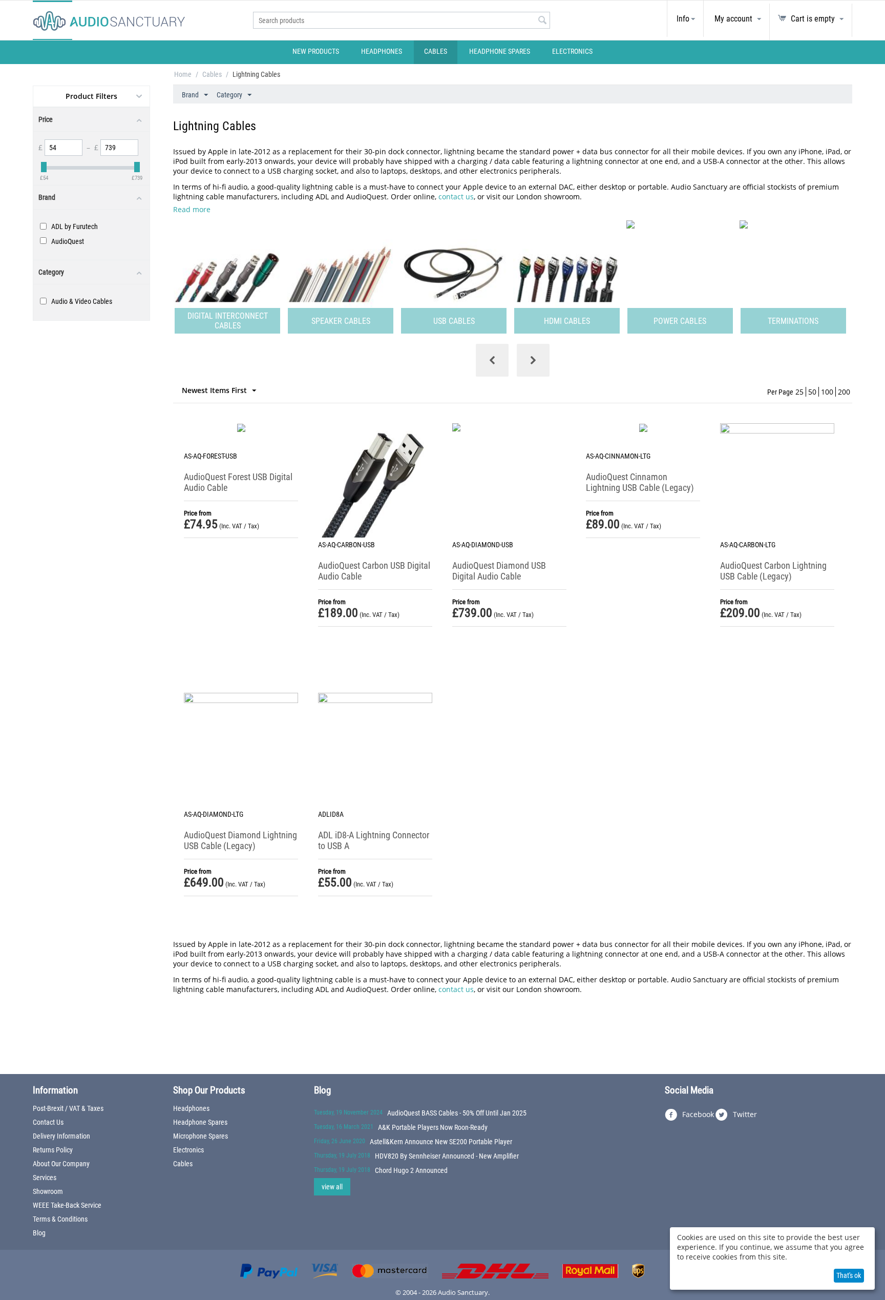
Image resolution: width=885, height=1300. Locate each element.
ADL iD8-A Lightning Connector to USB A (373, 840)
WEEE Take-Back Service (67, 1205)
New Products (315, 51)
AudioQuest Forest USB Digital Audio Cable (238, 482)
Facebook (697, 1114)
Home (183, 74)
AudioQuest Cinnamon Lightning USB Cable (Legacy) (640, 482)
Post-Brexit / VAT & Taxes (68, 1108)
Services (44, 1177)
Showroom (48, 1191)
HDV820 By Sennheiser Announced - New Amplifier (447, 1156)
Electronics (572, 51)
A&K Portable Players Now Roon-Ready (433, 1127)
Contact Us (48, 1122)
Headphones (381, 51)
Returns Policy (53, 1150)
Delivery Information (61, 1136)
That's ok (848, 1275)
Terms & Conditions (60, 1219)
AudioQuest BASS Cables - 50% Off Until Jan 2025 (456, 1113)
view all (332, 1187)
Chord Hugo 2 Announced (411, 1170)
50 (812, 392)
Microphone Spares (200, 1136)
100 (827, 392)
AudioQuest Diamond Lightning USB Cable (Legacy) (240, 840)
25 (799, 392)
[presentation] (492, 360)
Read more (191, 209)
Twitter (744, 1114)
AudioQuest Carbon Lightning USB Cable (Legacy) (773, 571)
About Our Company (61, 1164)
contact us (456, 196)
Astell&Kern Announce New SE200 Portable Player (441, 1142)
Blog (39, 1233)
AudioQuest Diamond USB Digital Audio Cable (499, 571)
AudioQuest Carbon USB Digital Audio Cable (374, 571)
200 (844, 392)
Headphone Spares (499, 51)
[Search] (542, 21)
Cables (435, 51)
